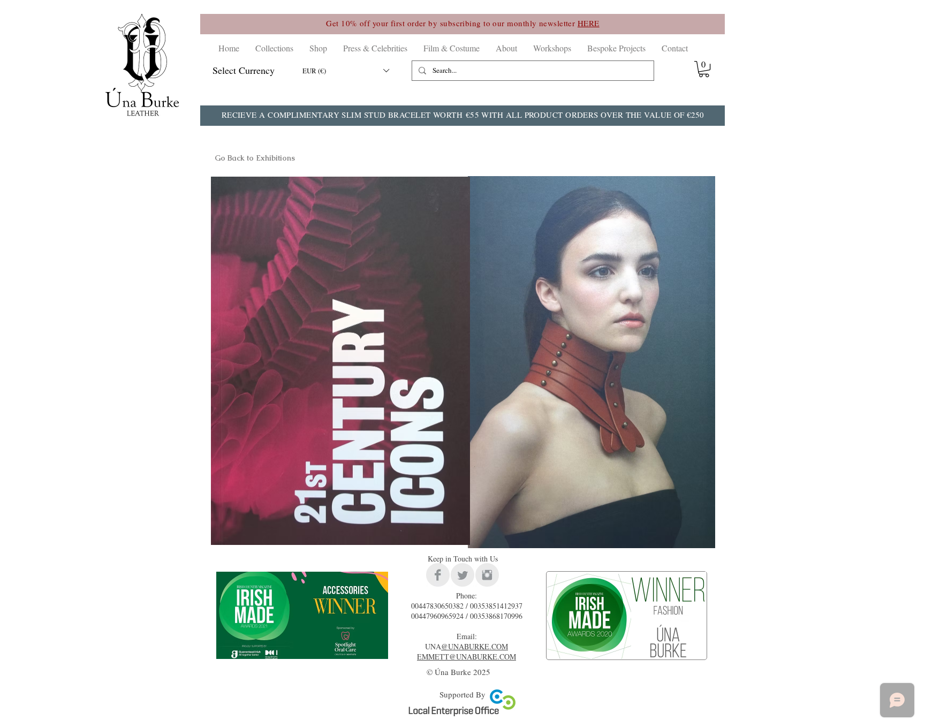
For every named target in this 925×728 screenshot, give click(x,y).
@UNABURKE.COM (474, 646)
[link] (704, 69)
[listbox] (345, 70)
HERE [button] (589, 23)
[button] (274, 48)
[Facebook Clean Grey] (438, 575)
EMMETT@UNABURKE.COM (466, 656)
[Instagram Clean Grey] (487, 575)
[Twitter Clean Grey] (462, 575)
